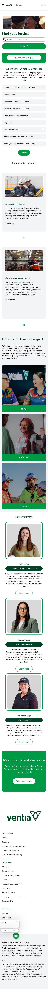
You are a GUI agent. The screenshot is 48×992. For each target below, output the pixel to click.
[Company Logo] (9, 5)
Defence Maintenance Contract (13, 846)
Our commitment (8, 871)
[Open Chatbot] (16, 936)
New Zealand (6, 917)
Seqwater (5, 842)
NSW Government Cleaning (12, 855)
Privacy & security (8, 892)
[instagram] (26, 928)
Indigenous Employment (10, 850)
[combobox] (24, 39)
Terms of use (6, 888)
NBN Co (5, 837)
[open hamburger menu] (3, 5)
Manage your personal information (14, 897)
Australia (5, 913)
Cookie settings (7, 901)
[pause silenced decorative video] (44, 19)
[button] (24, 153)
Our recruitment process (11, 875)
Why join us (6, 867)
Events (4, 880)
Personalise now (22, 58)
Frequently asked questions (12, 884)
